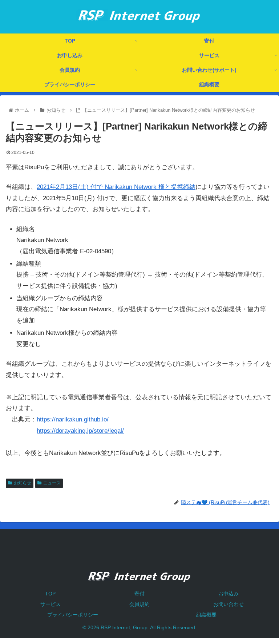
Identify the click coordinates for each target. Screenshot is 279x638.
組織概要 (206, 615)
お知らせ (22, 483)
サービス (50, 604)
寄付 (139, 594)
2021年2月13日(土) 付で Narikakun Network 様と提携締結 (116, 186)
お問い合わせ (228, 604)
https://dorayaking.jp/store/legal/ (80, 430)
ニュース (52, 483)
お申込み (228, 594)
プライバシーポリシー (72, 615)
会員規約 (139, 604)
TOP (50, 594)
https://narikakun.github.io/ (73, 419)
